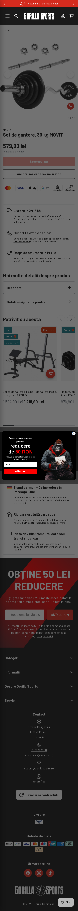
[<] (4, 4)
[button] (16, 16)
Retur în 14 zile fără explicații (43, 3)
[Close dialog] (73, 433)
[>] (73, 4)
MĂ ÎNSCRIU (20, 471)
